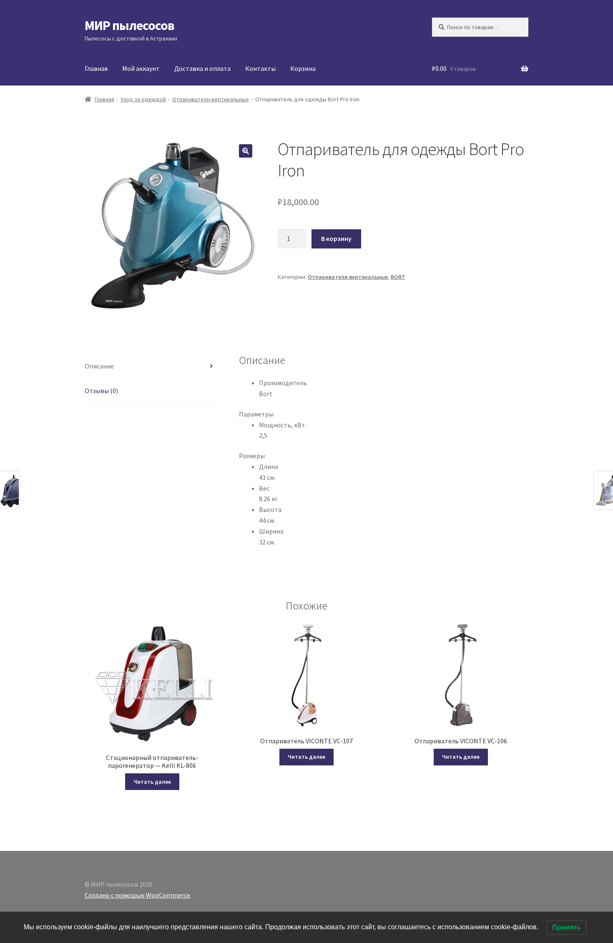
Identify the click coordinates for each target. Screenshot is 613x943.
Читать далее (152, 781)
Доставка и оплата (202, 68)
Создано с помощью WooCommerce (137, 895)
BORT (398, 277)
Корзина (303, 68)
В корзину (336, 238)
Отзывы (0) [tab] (101, 390)
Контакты (260, 68)
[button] (245, 151)
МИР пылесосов (129, 25)
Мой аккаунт (141, 68)
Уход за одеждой (143, 99)
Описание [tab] (99, 366)
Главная (96, 68)
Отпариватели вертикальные (210, 99)
